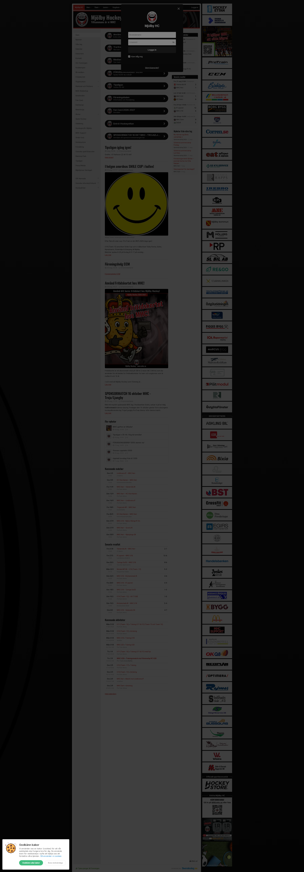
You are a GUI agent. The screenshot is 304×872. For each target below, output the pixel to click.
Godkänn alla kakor (31, 863)
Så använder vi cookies (50, 856)
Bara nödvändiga (55, 863)
